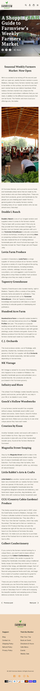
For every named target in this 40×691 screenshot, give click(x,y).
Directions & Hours (27, 644)
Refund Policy (7, 647)
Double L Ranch (7, 219)
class (36, 234)
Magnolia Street (16, 455)
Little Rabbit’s (6, 479)
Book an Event (25, 640)
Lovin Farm (23, 259)
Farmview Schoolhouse (13, 232)
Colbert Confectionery (20, 556)
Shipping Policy (7, 644)
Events (22, 650)
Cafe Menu (24, 647)
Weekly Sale (24, 654)
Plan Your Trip (25, 637)
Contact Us (6, 640)
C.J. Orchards (32, 353)
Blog (3, 637)
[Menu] (37, 5)
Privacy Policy (7, 650)
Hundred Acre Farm (8, 318)
